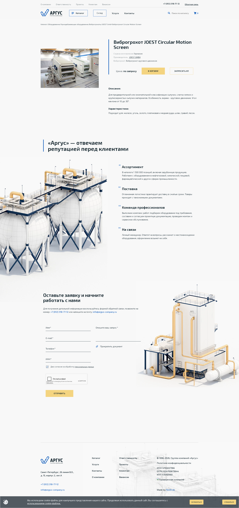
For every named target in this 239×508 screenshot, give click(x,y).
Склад (100, 13)
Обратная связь (191, 4)
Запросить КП (181, 71)
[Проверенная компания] (170, 479)
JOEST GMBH (135, 57)
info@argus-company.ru (105, 312)
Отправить (59, 393)
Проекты (80, 4)
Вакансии (106, 4)
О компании (46, 4)
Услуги (115, 13)
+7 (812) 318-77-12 (171, 3)
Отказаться (229, 502)
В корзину (153, 71)
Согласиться (196, 502)
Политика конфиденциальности (174, 463)
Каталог (80, 13)
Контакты (129, 13)
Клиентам (93, 4)
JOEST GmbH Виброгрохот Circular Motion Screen (121, 24)
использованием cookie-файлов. (44, 503)
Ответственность (63, 4)
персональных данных (84, 367)
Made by (166, 489)
